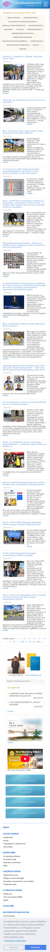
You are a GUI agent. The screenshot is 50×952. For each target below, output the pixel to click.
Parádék (36, 45)
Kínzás (6, 841)
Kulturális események (11, 862)
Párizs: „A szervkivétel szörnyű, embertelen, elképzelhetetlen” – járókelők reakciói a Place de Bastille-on (24, 444)
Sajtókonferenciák (34, 29)
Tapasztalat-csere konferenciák (13, 25)
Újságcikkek (8, 29)
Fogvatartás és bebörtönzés (14, 844)
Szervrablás (8, 847)
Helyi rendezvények (30, 18)
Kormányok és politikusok (22, 37)
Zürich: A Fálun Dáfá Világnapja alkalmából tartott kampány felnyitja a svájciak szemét (22, 523)
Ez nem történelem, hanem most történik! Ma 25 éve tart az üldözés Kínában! (24, 403)
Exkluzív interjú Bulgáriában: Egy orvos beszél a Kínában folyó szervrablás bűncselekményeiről (24, 483)
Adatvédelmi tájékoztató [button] (15, 941)
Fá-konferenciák (9, 859)
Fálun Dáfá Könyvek (33, 675)
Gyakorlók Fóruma (10, 875)
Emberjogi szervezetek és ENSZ (22, 33)
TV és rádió (20, 29)
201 (22, 642)
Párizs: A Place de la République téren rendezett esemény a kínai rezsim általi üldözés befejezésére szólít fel (24, 597)
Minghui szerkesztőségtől (13, 878)
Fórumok (22, 49)
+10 (30, 642)
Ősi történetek (9, 916)
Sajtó (5, 866)
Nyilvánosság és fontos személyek (14, 41)
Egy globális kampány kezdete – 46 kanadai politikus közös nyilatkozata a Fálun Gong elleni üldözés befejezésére (24, 245)
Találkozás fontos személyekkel (17, 45)
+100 (38, 642)
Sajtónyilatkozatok (36, 25)
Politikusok (7, 894)
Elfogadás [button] (35, 947)
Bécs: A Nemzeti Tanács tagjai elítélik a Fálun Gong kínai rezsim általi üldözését (23, 132)
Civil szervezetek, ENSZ (12, 897)
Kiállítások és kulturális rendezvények (22, 22)
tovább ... (6, 93)
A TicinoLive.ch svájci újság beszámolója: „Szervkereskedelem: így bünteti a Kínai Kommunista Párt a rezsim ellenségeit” (21, 171)
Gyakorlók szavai (36, 41)
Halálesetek (8, 837)
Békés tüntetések (14, 18)
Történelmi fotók (9, 884)
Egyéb (5, 900)
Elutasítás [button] (13, 947)
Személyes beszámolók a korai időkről (18, 881)
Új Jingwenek (14, 688)
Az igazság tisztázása (11, 856)
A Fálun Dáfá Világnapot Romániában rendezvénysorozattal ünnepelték (19, 554)
